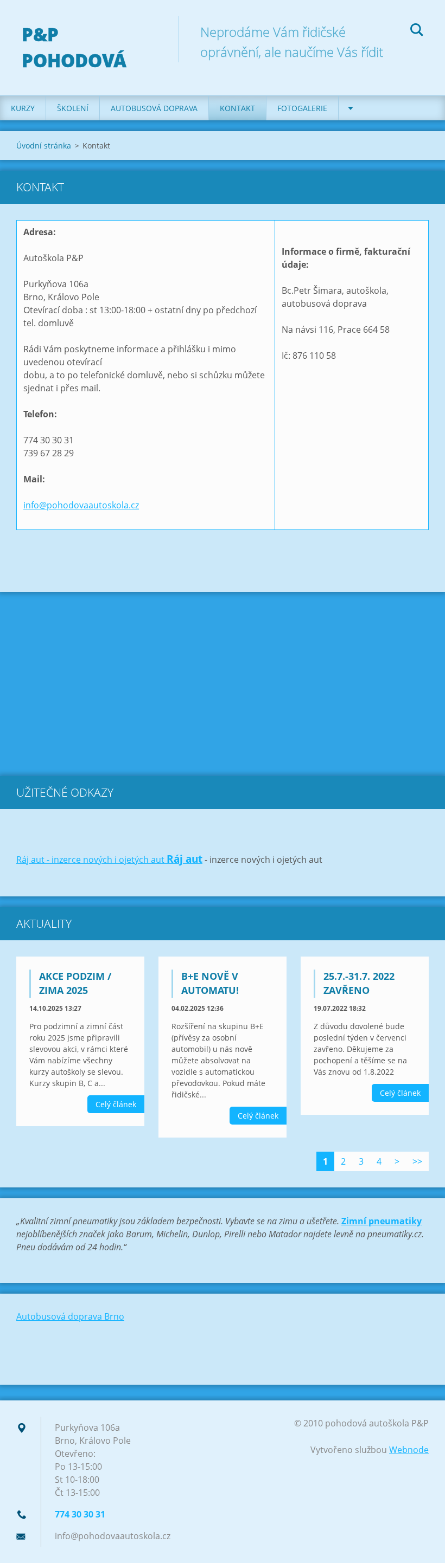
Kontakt (237, 108)
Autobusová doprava (154, 108)
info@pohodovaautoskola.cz (81, 505)
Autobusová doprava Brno (70, 1316)
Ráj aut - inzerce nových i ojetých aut (91, 860)
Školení (72, 108)
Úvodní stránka (43, 145)
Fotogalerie (302, 108)
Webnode (409, 1450)
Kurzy (23, 108)
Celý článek (116, 1104)
